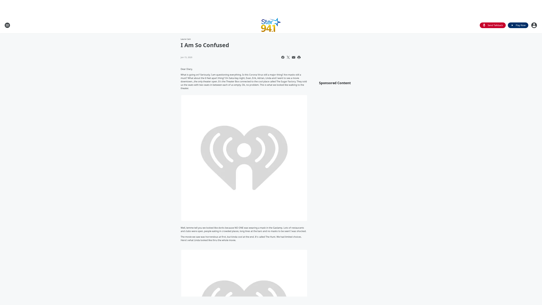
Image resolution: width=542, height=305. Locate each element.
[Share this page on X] (288, 57)
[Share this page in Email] (294, 57)
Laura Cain (186, 39)
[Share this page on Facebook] (283, 57)
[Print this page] (299, 57)
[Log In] (534, 25)
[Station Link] (271, 25)
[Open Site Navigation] (7, 25)
